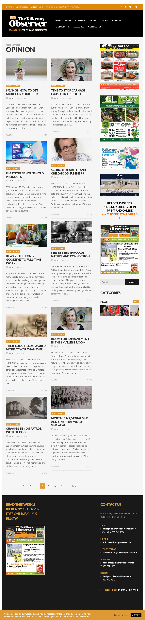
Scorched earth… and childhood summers (68, 171)
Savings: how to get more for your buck (22, 92)
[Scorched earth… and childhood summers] (67, 149)
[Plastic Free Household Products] (21, 152)
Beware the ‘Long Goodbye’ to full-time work (23, 259)
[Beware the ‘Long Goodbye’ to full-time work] (21, 235)
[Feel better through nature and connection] (67, 232)
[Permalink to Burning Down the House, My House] (110, 310)
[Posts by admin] (7, 98)
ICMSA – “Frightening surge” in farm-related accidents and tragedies (59, 7)
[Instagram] (125, 7)
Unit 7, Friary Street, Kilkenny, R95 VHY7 (118, 513)
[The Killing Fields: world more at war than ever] (21, 325)
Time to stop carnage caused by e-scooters (68, 92)
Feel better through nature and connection (70, 254)
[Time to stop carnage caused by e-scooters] (67, 70)
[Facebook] (121, 7)
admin (12, 98)
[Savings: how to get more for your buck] (21, 70)
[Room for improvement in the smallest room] (67, 318)
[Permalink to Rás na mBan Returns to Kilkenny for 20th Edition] (125, 310)
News (9, 86)
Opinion (16, 86)
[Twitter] (130, 7)
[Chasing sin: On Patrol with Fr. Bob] (21, 408)
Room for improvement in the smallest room (70, 340)
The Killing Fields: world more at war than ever (26, 347)
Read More (10, 135)
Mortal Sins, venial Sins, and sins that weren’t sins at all (70, 421)
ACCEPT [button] (136, 615)
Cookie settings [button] (121, 615)
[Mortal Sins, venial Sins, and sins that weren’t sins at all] (67, 397)
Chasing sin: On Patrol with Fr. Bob (23, 430)
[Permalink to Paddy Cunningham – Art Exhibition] (134, 310)
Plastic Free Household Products (25, 174)
